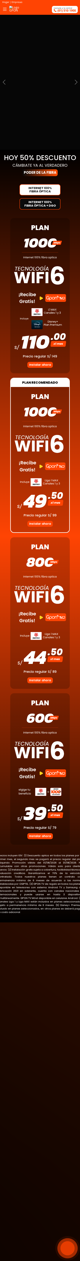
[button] (4, 82)
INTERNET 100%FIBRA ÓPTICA (40, 189)
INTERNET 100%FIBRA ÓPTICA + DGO (40, 204)
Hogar (6, 2)
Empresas (17, 2)
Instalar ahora (40, 365)
